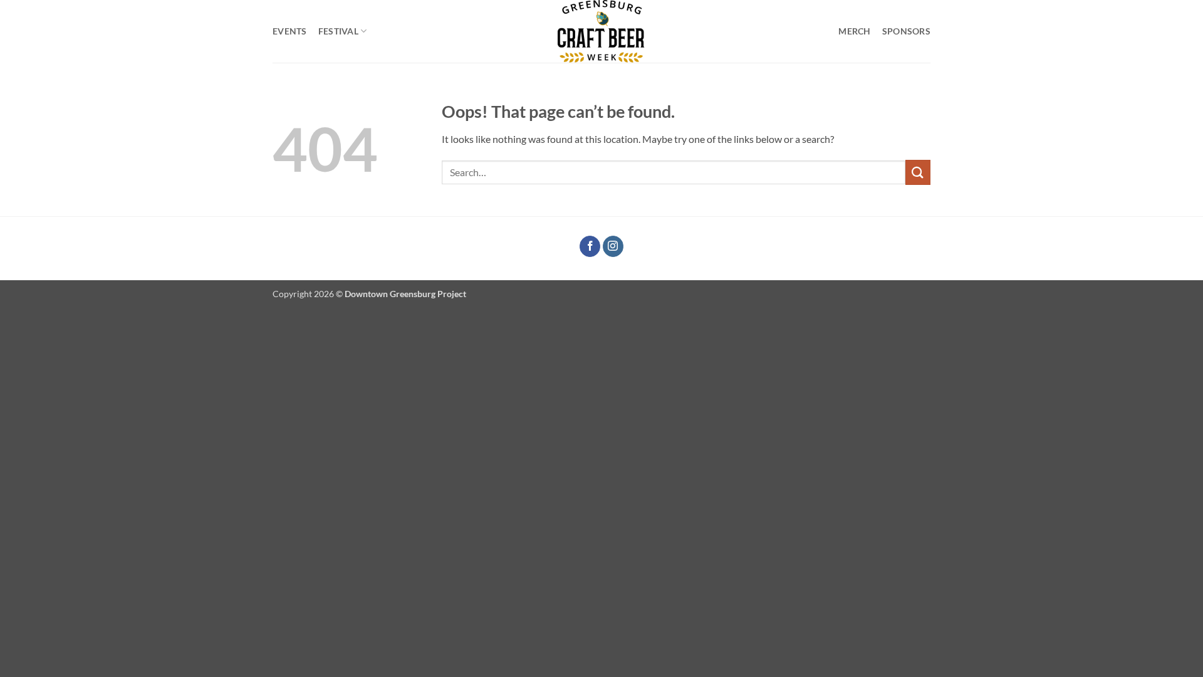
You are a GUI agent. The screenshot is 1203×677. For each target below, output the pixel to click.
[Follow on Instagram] (613, 246)
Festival (338, 31)
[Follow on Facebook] (590, 246)
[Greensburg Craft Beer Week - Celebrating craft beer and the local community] (601, 31)
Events (290, 31)
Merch (854, 31)
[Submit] (917, 172)
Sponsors (906, 31)
